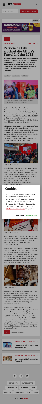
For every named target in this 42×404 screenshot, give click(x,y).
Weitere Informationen (15, 209)
